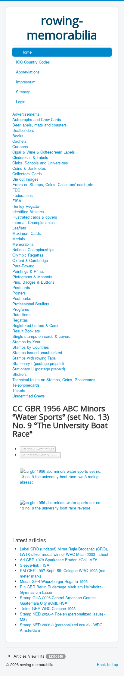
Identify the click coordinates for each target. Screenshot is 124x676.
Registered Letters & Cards (36, 325)
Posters (19, 293)
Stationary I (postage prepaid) (38, 363)
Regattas (20, 320)
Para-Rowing (23, 266)
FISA (16, 201)
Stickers (19, 374)
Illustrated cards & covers (34, 217)
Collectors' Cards (27, 173)
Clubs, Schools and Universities (40, 163)
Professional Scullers (30, 304)
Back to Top (107, 664)
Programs (20, 309)
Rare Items (22, 314)
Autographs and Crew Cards (36, 119)
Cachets (19, 141)
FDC (16, 190)
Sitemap (23, 92)
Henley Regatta (25, 206)
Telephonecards (26, 385)
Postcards (21, 287)
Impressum (26, 82)
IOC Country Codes (33, 62)
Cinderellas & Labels (30, 157)
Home (26, 52)
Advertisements (26, 114)
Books (17, 136)
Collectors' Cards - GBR (40, 455)
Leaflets (19, 228)
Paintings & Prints (28, 271)
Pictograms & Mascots (32, 276)
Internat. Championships (33, 222)
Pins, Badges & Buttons (33, 282)
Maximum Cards (26, 233)
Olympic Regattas (28, 255)
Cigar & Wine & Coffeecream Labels (43, 152)
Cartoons (20, 146)
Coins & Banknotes (29, 168)
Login (20, 101)
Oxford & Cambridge (30, 260)
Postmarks (21, 298)
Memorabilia (22, 244)
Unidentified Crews (28, 396)
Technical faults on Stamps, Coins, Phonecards (53, 379)
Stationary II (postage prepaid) (38, 369)
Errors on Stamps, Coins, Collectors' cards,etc (52, 184)
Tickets (18, 390)
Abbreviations (28, 72)
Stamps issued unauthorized (37, 352)
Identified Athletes (28, 211)
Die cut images (25, 179)
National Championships (33, 249)
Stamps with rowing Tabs (34, 358)
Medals (18, 238)
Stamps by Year (26, 341)
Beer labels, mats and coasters (39, 125)
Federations (22, 195)
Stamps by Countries (30, 347)
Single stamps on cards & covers (41, 336)
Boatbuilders (23, 130)
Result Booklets (26, 331)
